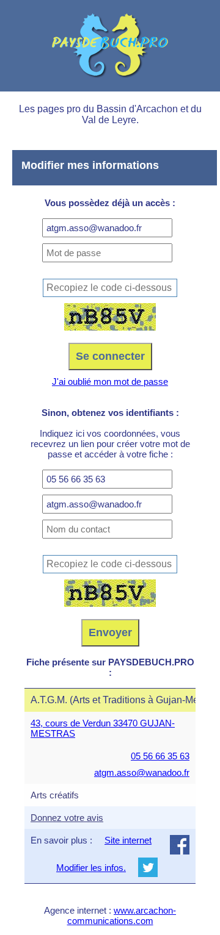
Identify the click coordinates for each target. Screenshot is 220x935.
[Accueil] (110, 45)
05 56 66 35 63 (160, 756)
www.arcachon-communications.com (122, 915)
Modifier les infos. (91, 867)
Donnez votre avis (67, 817)
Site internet (128, 840)
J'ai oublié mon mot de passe (110, 381)
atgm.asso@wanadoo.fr (141, 772)
